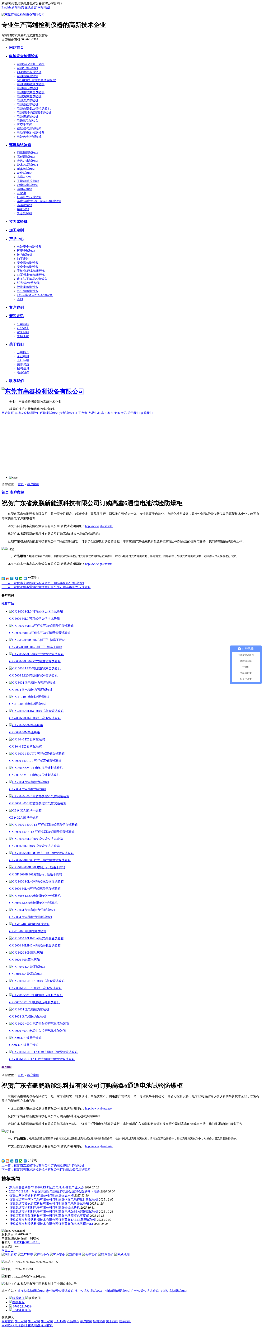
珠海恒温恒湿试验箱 (31, 1291)
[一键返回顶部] (20, 1310)
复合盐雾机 (24, 213)
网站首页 (16, 48)
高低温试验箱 (26, 156)
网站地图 (44, 7)
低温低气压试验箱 (29, 128)
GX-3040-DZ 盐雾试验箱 (25, 746)
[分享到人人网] (16, 578)
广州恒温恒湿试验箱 (145, 1291)
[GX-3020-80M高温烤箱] (26, 725)
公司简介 (23, 352)
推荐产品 (8, 603)
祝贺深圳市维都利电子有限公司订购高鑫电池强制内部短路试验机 (53, 1211)
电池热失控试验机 (29, 136)
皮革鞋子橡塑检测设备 (32, 279)
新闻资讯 (16, 316)
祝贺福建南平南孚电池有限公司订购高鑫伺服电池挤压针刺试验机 (53, 1199)
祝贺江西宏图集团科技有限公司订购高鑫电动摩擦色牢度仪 (49, 1215)
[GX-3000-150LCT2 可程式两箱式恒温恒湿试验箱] (43, 824)
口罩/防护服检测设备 (31, 275)
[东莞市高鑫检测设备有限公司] (23, 14)
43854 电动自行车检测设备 (35, 295)
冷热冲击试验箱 (27, 160)
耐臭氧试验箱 (26, 169)
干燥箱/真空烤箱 (28, 181)
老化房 (21, 193)
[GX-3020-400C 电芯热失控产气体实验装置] (39, 796)
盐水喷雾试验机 (27, 164)
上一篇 (43, 583)
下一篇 (46, 587)
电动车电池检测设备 (30, 132)
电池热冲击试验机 (29, 96)
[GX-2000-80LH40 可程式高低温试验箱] (36, 711)
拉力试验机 (18, 221)
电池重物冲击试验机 (30, 92)
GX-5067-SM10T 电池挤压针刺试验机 (34, 775)
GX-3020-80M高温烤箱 (24, 732)
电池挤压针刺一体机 (30, 64)
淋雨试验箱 (24, 189)
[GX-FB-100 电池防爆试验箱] (29, 696)
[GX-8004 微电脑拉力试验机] (29, 782)
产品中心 (16, 239)
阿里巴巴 (8, 1250)
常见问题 (23, 332)
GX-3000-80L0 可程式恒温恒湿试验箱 (34, 618)
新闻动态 (18, 7)
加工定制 (16, 230)
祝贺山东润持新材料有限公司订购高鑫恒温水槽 (41, 1195)
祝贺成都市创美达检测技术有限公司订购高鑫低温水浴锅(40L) (51, 1223)
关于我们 (16, 344)
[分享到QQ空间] (3, 578)
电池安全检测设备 (23, 56)
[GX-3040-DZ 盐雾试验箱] (27, 739)
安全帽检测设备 (27, 262)
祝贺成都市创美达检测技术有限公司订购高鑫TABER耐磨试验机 (52, 1219)
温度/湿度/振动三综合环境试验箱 (39, 201)
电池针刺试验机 (27, 68)
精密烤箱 (23, 209)
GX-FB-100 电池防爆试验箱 (27, 703)
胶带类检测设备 (27, 287)
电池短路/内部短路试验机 (34, 112)
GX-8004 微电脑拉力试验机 (27, 789)
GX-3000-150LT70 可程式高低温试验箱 (35, 760)
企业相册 (23, 356)
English (6, 7)
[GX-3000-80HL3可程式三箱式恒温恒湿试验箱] (41, 625)
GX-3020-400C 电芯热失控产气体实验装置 (37, 803)
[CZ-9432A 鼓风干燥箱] (25, 810)
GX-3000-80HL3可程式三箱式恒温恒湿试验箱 (40, 632)
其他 (20, 299)
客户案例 (16, 307)
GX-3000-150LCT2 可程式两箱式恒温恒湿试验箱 (42, 831)
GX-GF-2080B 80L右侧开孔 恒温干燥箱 (35, 647)
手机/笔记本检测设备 (31, 270)
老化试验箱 (24, 173)
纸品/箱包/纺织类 (28, 283)
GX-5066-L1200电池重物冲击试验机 (33, 675)
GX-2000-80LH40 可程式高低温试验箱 (35, 718)
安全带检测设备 (27, 266)
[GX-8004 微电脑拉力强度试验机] (32, 682)
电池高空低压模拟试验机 (34, 108)
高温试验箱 (24, 205)
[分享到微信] (20, 578)
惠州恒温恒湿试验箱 (60, 1291)
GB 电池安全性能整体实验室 (36, 80)
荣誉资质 (23, 364)
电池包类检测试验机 (30, 84)
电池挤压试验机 (27, 88)
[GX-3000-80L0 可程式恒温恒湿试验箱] (36, 611)
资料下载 (23, 336)
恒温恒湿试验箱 (27, 152)
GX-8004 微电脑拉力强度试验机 (30, 689)
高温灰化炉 (24, 177)
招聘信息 (23, 368)
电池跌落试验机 (27, 104)
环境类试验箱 (20, 145)
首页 (21, 484)
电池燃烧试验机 (27, 116)
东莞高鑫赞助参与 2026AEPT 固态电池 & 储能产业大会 (46, 1187)
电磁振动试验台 (27, 120)
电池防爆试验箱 (27, 76)
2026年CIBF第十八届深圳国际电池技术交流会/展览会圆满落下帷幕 (54, 1191)
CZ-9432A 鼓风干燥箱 (24, 817)
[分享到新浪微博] (7, 578)
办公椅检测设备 (27, 291)
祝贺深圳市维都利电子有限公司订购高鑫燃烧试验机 (44, 1207)
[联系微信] (17, 1298)
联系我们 (23, 372)
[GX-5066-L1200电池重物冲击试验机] (35, 668)
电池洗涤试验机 (27, 100)
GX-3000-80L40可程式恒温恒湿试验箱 (35, 661)
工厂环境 (23, 360)
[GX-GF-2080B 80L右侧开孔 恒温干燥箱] (37, 640)
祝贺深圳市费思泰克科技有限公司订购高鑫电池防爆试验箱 (49, 1203)
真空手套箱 (24, 124)
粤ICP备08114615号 (27, 1242)
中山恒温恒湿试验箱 (116, 1291)
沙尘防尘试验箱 (27, 185)
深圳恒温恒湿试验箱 (173, 1291)
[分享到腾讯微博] (12, 578)
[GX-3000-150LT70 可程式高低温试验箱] (37, 753)
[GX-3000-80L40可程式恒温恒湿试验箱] (36, 654)
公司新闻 (23, 324)
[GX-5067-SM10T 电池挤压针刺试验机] (36, 767)
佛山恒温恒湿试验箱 (88, 1291)
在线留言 (31, 7)
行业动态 (23, 328)
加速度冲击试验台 (29, 72)
